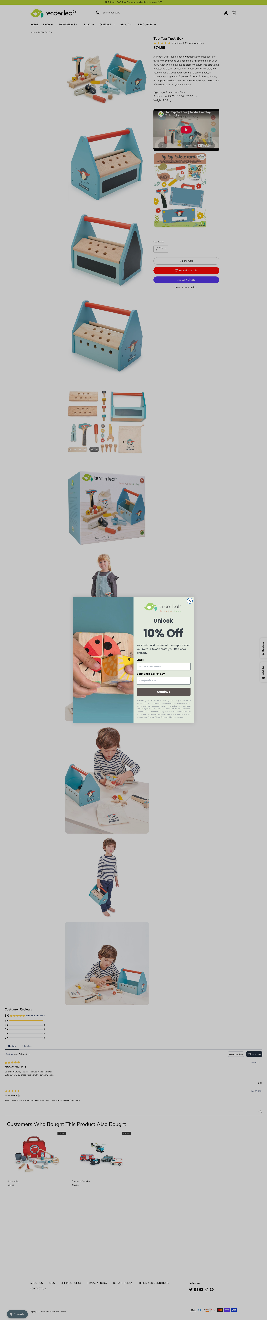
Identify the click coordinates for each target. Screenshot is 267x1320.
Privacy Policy (160, 717)
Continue (163, 692)
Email (140, 660)
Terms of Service (176, 717)
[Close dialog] (190, 600)
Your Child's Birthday (151, 674)
